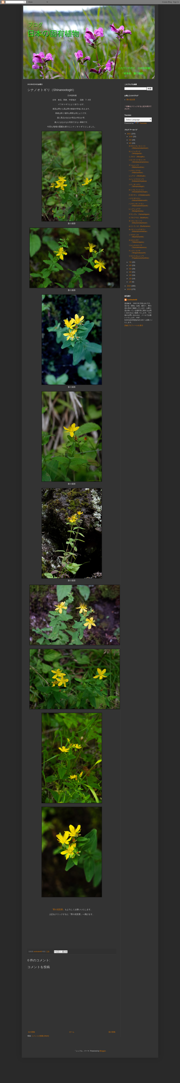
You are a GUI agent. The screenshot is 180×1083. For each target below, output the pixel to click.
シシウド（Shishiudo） (138, 176)
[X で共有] (60, 951)
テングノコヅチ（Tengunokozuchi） (138, 252)
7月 (130, 262)
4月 (130, 272)
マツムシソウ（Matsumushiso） (137, 166)
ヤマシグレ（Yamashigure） (140, 214)
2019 (129, 289)
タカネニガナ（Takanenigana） (137, 241)
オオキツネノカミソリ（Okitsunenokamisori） (139, 147)
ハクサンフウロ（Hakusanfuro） (136, 172)
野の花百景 (131, 100)
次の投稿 (31, 1032)
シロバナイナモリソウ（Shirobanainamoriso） (139, 161)
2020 (129, 286)
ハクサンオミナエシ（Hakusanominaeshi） (139, 205)
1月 (130, 282)
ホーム (71, 1032)
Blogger (103, 1051)
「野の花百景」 (58, 909)
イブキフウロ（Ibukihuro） (139, 218)
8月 (130, 143)
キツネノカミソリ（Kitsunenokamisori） (138, 222)
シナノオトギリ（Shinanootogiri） (137, 185)
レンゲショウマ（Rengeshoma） (137, 210)
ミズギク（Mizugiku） (137, 157)
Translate (143, 123)
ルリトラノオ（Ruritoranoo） (140, 226)
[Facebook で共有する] (63, 951)
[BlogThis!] (58, 951)
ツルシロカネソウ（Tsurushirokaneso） (138, 246)
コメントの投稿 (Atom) (40, 1036)
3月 (130, 275)
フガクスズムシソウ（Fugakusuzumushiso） (139, 257)
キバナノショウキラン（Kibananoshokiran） (138, 230)
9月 (130, 140)
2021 (129, 134)
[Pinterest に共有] (66, 951)
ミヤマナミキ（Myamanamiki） (137, 236)
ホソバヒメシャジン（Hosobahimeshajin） (139, 191)
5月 (130, 269)
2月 (130, 279)
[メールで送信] (55, 951)
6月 (130, 265)
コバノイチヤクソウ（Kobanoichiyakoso (138, 180)
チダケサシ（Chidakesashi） (140, 195)
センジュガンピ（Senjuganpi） (136, 152)
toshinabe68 (132, 300)
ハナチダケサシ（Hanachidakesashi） (138, 199)
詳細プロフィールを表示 (133, 325)
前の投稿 (112, 1032)
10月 (131, 137)
